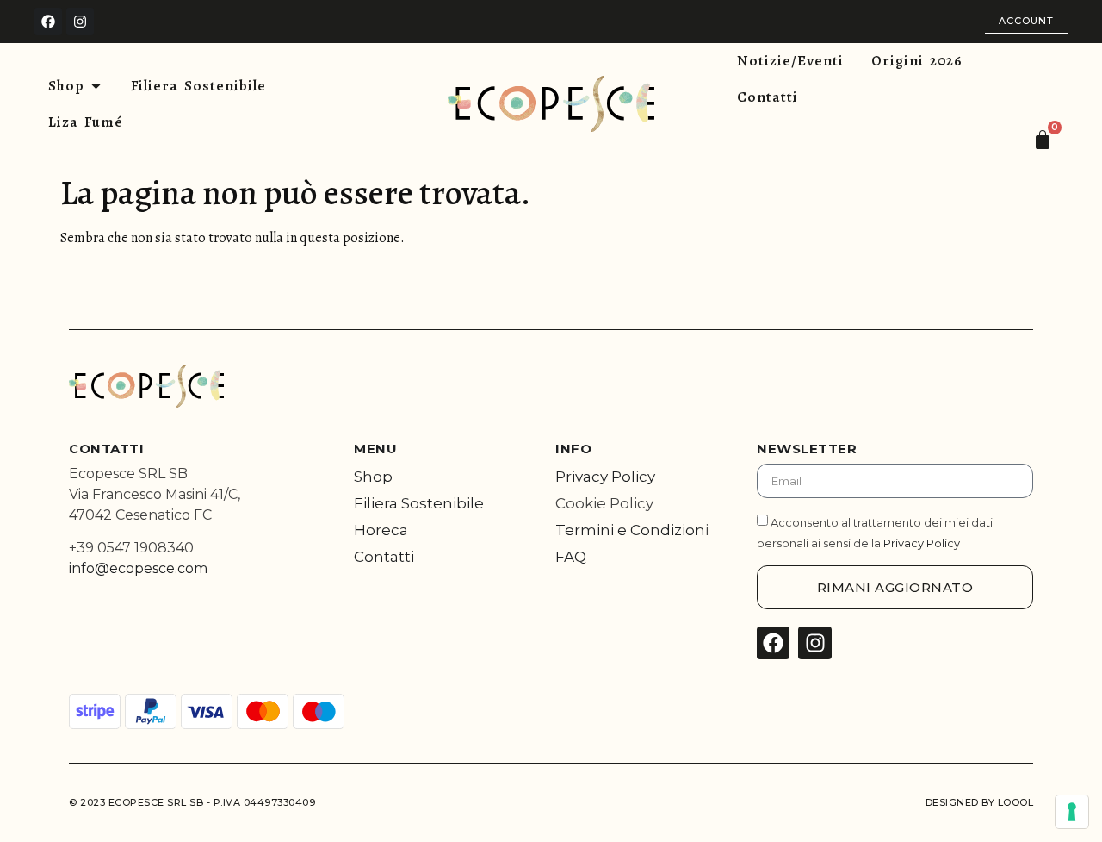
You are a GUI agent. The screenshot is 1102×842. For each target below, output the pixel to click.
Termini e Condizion (630, 530)
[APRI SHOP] (96, 86)
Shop (373, 476)
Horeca (381, 530)
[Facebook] (48, 21)
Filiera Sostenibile (419, 503)
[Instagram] (80, 21)
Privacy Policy (605, 476)
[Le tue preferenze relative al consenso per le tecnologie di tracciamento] (1072, 811)
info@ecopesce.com (138, 568)
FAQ (570, 556)
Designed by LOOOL (980, 802)
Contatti (384, 556)
